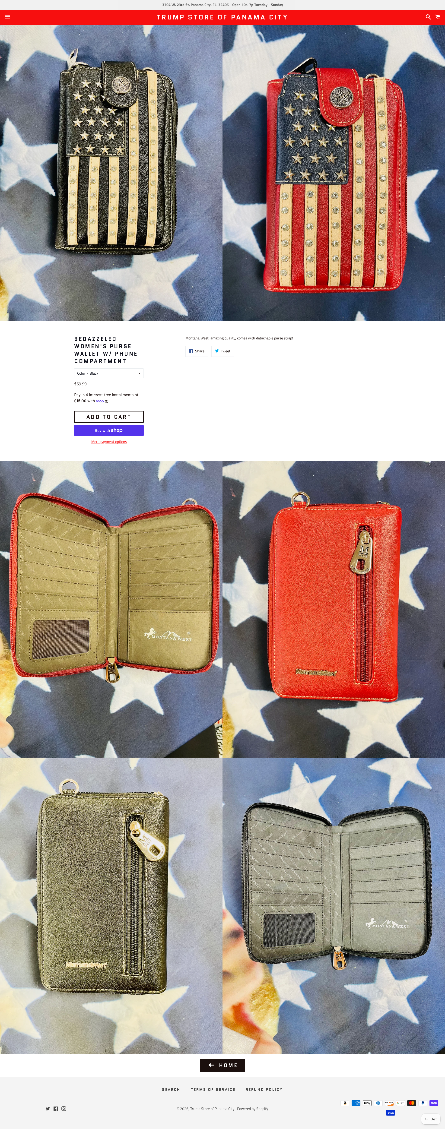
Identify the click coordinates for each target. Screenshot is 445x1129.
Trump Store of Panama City (223, 17)
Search (171, 1089)
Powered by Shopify (252, 1108)
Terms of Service (213, 1089)
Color (81, 373)
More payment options (109, 441)
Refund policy (264, 1089)
